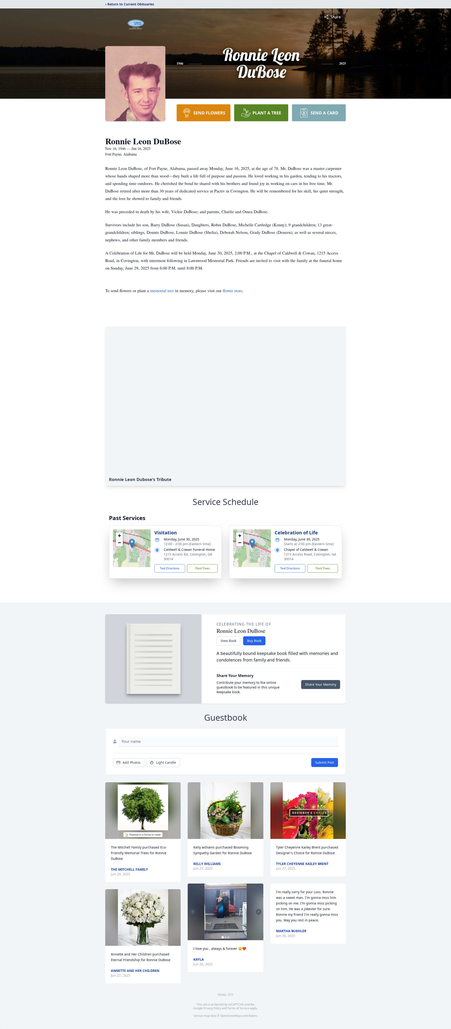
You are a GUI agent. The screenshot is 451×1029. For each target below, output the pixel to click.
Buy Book (254, 640)
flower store (232, 290)
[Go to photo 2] (225, 937)
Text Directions (169, 568)
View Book (228, 640)
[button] (132, 543)
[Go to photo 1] (223, 937)
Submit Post (324, 762)
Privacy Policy (212, 1008)
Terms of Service (238, 1008)
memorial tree (162, 290)
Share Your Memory (320, 684)
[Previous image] (192, 912)
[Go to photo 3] (228, 937)
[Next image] (258, 912)
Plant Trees (202, 568)
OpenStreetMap (230, 1016)
